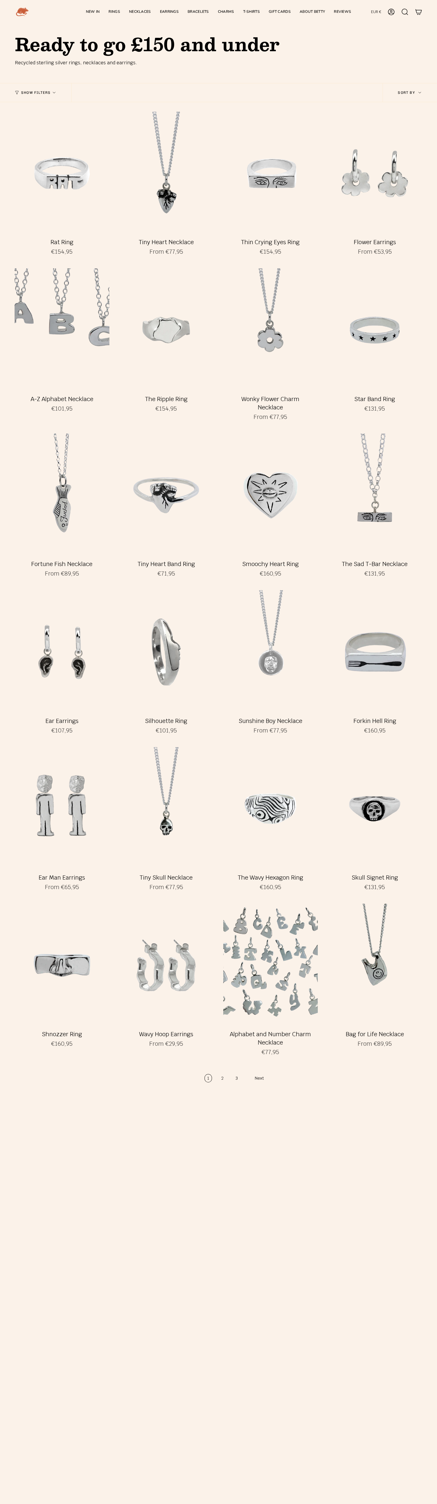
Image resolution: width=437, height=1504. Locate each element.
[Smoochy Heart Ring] (270, 495)
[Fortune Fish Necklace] (62, 495)
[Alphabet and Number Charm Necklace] (270, 965)
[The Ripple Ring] (166, 330)
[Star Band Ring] (374, 330)
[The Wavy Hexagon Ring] (270, 808)
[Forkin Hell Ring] (374, 651)
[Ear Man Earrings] (62, 808)
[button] (114, 11)
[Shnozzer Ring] (62, 965)
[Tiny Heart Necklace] (166, 173)
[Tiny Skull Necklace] (166, 808)
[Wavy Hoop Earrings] (166, 965)
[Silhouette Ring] (166, 651)
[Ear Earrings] (62, 651)
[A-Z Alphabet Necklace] (62, 330)
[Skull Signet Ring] (374, 808)
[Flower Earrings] (374, 173)
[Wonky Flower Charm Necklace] (270, 330)
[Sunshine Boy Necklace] (270, 651)
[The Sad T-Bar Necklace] (374, 495)
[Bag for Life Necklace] (374, 965)
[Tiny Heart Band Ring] (166, 495)
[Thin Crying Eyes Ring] (270, 173)
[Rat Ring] (62, 173)
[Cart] (418, 12)
